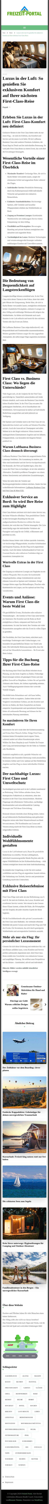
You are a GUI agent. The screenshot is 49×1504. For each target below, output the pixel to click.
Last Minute (23, 1411)
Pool (27, 1435)
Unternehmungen (23, 1453)
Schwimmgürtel (12, 1447)
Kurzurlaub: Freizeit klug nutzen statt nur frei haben (24, 1158)
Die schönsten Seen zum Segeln (17, 1201)
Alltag (25, 1376)
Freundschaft (11, 1388)
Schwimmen (27, 1441)
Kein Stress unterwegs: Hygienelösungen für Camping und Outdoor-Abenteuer (23, 1244)
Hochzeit (9, 1406)
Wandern (9, 1459)
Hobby (31, 1400)
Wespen (22, 1459)
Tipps (7, 1453)
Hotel (21, 1406)
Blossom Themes (15, 1500)
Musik (33, 1429)
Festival (32, 1382)
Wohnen (21, 1465)
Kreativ (8, 1411)
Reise (5, 74)
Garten (27, 1388)
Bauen (8, 1382)
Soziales (38, 1447)
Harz (35, 1394)
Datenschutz (9, 1477)
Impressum (9, 1482)
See (26, 1447)
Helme (20, 1400)
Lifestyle (9, 1417)
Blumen (19, 1382)
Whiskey (9, 1465)
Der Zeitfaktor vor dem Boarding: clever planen (21, 1068)
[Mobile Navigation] (24, 27)
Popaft (5, 107)
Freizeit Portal (27, 1494)
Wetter (34, 1459)
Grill (7, 1394)
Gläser (39, 1388)
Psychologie (10, 1441)
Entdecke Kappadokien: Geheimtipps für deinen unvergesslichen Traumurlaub (22, 1113)
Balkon (37, 1376)
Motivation (10, 1423)
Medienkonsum (26, 1417)
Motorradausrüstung (31, 1423)
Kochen (33, 1406)
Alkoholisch (11, 1376)
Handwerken (21, 1394)
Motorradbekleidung (15, 1429)
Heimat (8, 1400)
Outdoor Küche (12, 1435)
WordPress (38, 1500)
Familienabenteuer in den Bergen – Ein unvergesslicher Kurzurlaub (21, 1289)
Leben (37, 1411)
